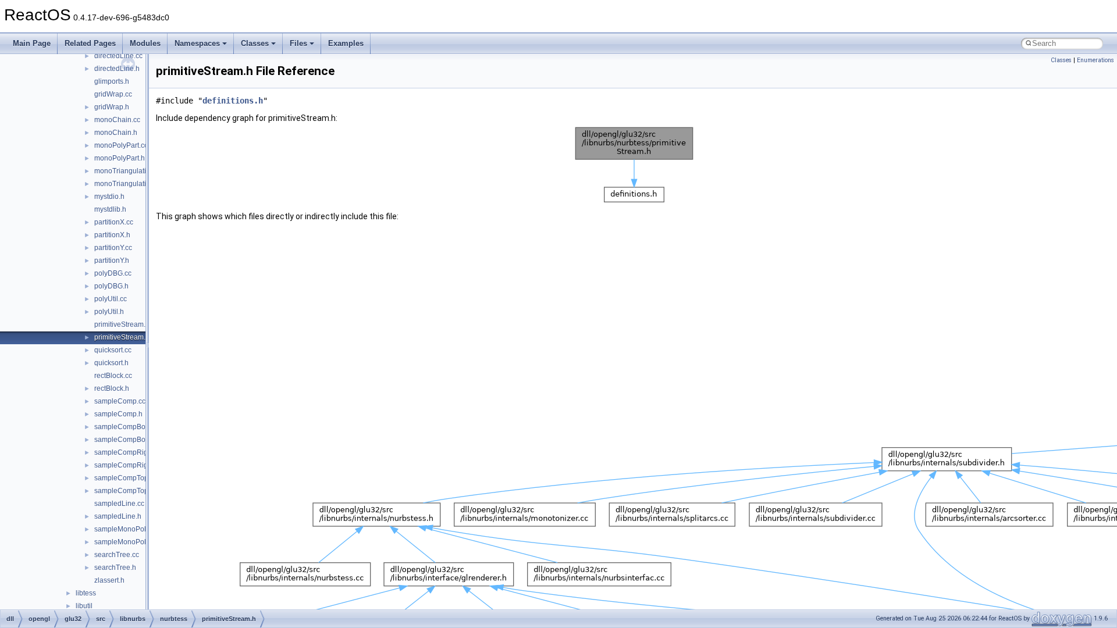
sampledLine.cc (119, 503)
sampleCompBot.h (123, 440)
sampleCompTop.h (124, 491)
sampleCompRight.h (126, 465)
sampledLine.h (117, 516)
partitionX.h (112, 235)
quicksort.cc (112, 350)
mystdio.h (109, 196)
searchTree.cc (116, 555)
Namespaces (197, 43)
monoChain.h (115, 133)
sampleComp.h (118, 414)
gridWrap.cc (113, 94)
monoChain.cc (117, 120)
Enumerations (1095, 60)
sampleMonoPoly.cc (126, 529)
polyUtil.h (109, 312)
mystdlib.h (110, 209)
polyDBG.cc (112, 273)
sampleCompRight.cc (128, 452)
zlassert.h (109, 580)
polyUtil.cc (110, 299)
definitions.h (232, 100)
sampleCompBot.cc (125, 427)
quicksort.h (111, 363)
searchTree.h (115, 567)
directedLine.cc (118, 56)
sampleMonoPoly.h (124, 542)
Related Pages (90, 43)
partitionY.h (111, 260)
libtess (86, 593)
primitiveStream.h (122, 337)
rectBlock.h (111, 388)
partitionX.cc (113, 222)
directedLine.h (117, 69)
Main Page (32, 43)
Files (298, 43)
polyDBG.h (111, 286)
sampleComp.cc (119, 401)
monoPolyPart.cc (121, 145)
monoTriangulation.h (127, 184)
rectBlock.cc (113, 376)
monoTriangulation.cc (128, 171)
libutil (84, 606)
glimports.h (111, 81)
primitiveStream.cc (123, 324)
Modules (145, 43)
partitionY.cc (113, 248)
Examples (346, 43)
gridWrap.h (111, 107)
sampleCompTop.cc (125, 478)
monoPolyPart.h (119, 158)
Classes (255, 43)
